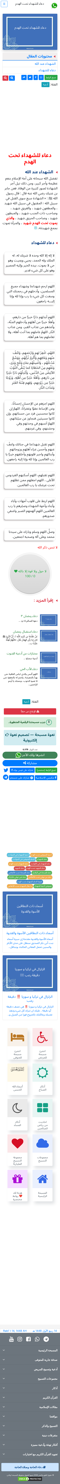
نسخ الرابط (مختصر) (46, 770)
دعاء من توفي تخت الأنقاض (39, 877)
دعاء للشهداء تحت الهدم (18, 864)
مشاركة (31, 763)
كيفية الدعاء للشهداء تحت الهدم (30, 882)
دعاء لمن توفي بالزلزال (17, 877)
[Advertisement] (30, 118)
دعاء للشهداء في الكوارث (40, 864)
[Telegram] (47, 1339)
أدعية (45, 84)
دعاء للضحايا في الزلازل (41, 873)
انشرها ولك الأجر (32, 755)
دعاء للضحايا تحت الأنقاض (19, 873)
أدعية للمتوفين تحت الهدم (41, 855)
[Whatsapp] (38, 1339)
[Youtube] (12, 1339)
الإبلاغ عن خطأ (28, 711)
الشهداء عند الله (45, 63)
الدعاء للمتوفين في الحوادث (24, 859)
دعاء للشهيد (19, 868)
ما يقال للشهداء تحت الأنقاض (20, 886)
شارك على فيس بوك (23, 770)
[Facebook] (29, 1339)
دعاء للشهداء (47, 70)
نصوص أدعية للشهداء (43, 886)
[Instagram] (21, 1339)
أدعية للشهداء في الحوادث (18, 855)
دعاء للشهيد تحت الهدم (35, 868)
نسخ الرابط (51, 77)
